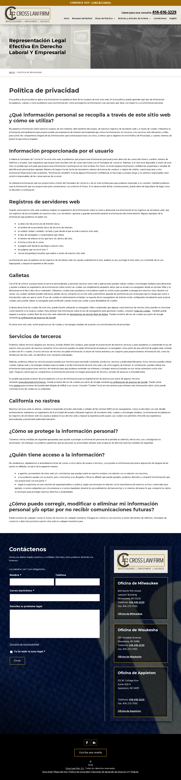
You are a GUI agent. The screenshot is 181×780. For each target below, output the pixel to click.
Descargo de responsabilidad (24, 644)
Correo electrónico (22, 591)
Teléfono (60, 575)
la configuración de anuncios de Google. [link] (129, 382)
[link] (27, 14)
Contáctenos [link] (160, 19)
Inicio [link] (66, 19)
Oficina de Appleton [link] (129, 711)
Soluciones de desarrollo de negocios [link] (108, 772)
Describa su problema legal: (26, 606)
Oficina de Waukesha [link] (129, 657)
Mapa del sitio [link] (61, 772)
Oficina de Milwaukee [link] (130, 614)
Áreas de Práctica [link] (104, 19)
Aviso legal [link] (47, 772)
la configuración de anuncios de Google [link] (37, 318)
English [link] (173, 19)
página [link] (17, 386)
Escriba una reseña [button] (90, 752)
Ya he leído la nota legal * (29, 651)
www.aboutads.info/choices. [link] (32, 382)
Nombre (15, 575)
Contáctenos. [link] (101, 3)
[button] (87, 743)
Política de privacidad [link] (79, 772)
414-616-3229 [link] (164, 12)
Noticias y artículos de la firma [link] (133, 19)
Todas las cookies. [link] (142, 311)
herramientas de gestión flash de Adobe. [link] (89, 314)
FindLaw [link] (134, 772)
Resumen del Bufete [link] (82, 19)
